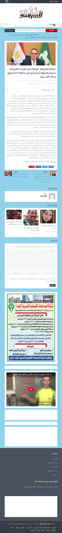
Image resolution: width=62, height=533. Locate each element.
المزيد (38, 530)
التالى (16, 172)
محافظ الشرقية (34, 162)
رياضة (47, 530)
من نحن (55, 474)
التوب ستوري (20, 80)
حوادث (12, 527)
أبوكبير (47, 162)
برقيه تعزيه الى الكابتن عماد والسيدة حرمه (31, 229)
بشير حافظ (41, 162)
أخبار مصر (29, 527)
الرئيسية (55, 459)
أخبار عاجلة (47, 527)
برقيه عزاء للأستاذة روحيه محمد (49, 226)
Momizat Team (45, 523)
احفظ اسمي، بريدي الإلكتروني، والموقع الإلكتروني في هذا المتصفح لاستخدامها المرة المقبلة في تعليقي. (33, 279)
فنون (43, 530)
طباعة (40, 83)
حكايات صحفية (20, 527)
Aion (51, 80)
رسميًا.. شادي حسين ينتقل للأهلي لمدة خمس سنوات (20, 175)
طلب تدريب (53, 466)
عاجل (14, 80)
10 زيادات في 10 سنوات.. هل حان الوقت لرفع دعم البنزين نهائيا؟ (40, 30)
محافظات (54, 530)
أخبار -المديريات (29, 80)
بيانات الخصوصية (52, 463)
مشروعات (26, 162)
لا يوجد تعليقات (51, 83)
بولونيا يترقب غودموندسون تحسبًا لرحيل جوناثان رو (14, 222)
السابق (45, 172)
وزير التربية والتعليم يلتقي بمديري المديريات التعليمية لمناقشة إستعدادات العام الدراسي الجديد (41, 178)
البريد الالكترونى (31, 83)
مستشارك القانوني (52, 471)
